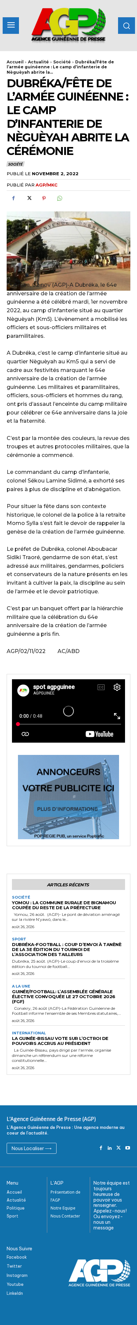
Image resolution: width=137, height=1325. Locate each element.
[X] (28, 198)
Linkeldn (15, 1293)
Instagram (17, 1275)
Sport (19, 939)
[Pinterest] (44, 198)
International (29, 1033)
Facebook (17, 1257)
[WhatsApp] (59, 198)
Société (62, 61)
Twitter (14, 1266)
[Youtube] (127, 1148)
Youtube (15, 1284)
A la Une (21, 986)
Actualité (38, 61)
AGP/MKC (47, 184)
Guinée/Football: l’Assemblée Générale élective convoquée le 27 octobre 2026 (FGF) (63, 996)
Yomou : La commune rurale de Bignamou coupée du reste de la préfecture (64, 905)
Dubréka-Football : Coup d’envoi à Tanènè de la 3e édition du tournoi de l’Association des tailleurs (66, 949)
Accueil (15, 61)
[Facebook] (13, 198)
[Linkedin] (110, 1148)
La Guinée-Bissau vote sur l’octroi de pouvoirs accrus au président (60, 1041)
